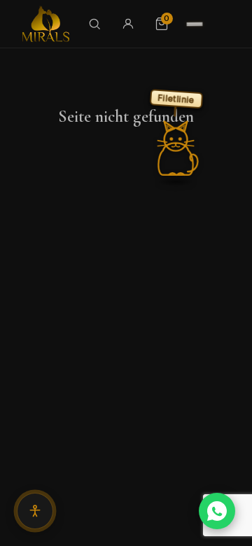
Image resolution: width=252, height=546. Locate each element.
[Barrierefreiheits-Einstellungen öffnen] (35, 511)
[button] (175, 148)
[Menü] (194, 24)
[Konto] (128, 24)
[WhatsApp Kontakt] (217, 511)
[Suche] (94, 24)
